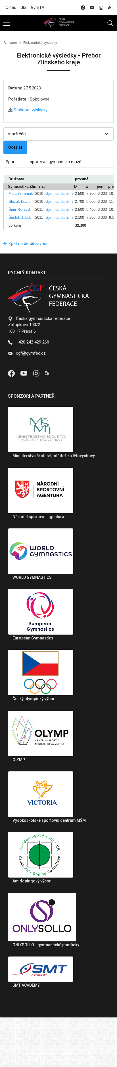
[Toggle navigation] (110, 23)
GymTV (37, 7)
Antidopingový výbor (31, 881)
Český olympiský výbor (33, 698)
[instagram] (101, 7)
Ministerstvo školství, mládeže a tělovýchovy (53, 455)
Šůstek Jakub (20, 217)
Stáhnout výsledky (29, 110)
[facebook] (82, 7)
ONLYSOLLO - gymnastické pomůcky (45, 945)
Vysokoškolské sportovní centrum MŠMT (50, 820)
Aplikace (10, 43)
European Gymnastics (32, 638)
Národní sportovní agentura (38, 516)
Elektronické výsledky (40, 43)
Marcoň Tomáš (21, 193)
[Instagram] (37, 373)
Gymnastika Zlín (59, 193)
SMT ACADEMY (26, 985)
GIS (23, 7)
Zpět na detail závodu (28, 243)
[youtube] (92, 7)
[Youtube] (24, 373)
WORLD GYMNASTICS (32, 577)
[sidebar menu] (6, 23)
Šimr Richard (19, 209)
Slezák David (19, 201)
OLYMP (18, 759)
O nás (11, 7)
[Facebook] (12, 373)
